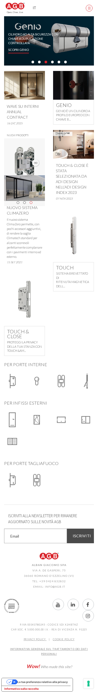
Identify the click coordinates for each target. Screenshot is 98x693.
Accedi (73, 8)
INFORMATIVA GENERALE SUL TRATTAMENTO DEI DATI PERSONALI (49, 651)
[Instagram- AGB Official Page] (88, 616)
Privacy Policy (35, 639)
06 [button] (65, 62)
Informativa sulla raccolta (21, 688)
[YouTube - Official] (58, 604)
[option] (49, 41)
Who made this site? (49, 666)
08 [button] (52, 68)
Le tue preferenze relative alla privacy (42, 682)
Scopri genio (18, 49)
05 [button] (58, 62)
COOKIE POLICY (64, 639)
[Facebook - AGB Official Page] (88, 604)
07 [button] (45, 68)
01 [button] (32, 62)
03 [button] (45, 62)
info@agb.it (55, 586)
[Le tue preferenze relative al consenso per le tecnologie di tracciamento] (88, 683)
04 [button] (52, 62)
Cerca (60, 8)
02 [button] (39, 62)
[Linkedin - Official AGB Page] (73, 604)
